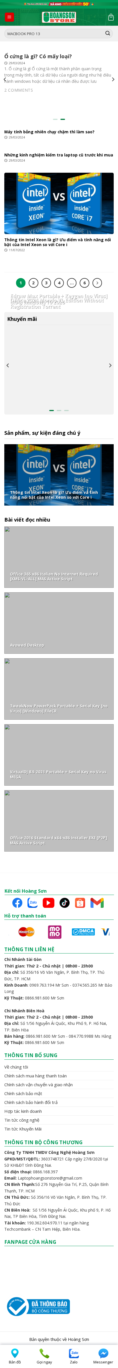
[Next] (113, 79)
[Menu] (9, 17)
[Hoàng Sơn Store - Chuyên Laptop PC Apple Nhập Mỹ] (59, 17)
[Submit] (108, 34)
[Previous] (5, 79)
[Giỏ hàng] (111, 17)
